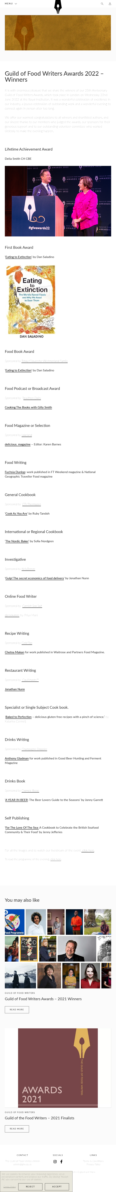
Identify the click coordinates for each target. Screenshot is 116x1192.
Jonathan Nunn (15, 689)
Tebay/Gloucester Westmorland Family (44, 361)
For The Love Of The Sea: (22, 827)
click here (87, 850)
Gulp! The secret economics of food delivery (34, 578)
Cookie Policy (9, 1187)
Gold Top (27, 643)
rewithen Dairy (32, 398)
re (18, 615)
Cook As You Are (16, 513)
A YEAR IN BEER (16, 800)
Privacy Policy (93, 1164)
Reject (30, 1187)
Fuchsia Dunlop (15, 472)
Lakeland (27, 435)
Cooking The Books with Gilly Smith (28, 407)
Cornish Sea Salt (32, 606)
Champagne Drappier (34, 749)
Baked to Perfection (18, 717)
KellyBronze (28, 569)
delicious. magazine (18, 444)
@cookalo (11, 615)
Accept (57, 1187)
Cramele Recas (30, 790)
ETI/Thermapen (31, 504)
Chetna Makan (14, 652)
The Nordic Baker (17, 541)
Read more (17, 1010)
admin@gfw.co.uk (22, 1164)
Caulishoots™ (30, 680)
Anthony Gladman (17, 758)
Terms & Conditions (93, 1161)
